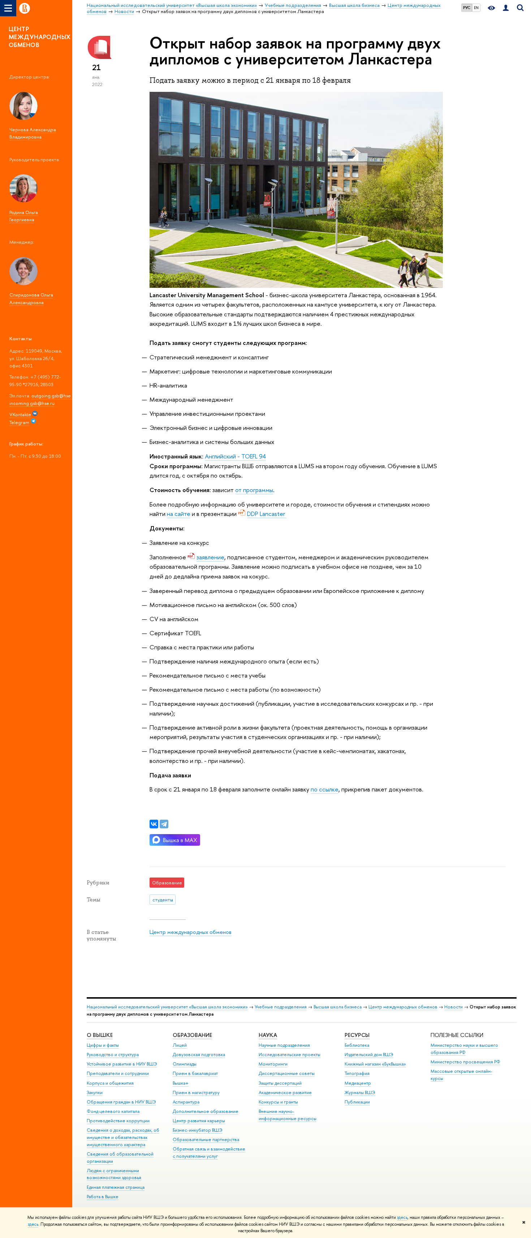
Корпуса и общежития (110, 1083)
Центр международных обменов (191, 932)
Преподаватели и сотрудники (118, 1073)
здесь (402, 1217)
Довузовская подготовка (199, 1054)
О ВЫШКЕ (100, 1035)
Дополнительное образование (205, 1111)
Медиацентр (358, 1083)
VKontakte (20, 414)
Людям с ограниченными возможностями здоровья (114, 1174)
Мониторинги (273, 1064)
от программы (254, 490)
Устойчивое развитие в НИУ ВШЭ (122, 1064)
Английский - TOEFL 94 (235, 456)
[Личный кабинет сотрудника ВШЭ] (505, 8)
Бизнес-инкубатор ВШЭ (198, 1130)
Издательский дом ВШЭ (369, 1054)
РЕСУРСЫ (357, 1035)
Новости (453, 1007)
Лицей (180, 1045)
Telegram (19, 422)
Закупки (95, 1092)
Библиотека (357, 1045)
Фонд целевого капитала (113, 1111)
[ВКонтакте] (154, 824)
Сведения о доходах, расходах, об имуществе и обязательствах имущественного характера (123, 1137)
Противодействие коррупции (118, 1121)
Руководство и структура (113, 1054)
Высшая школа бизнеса (338, 1007)
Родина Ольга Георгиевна (23, 216)
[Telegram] (164, 824)
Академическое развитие (285, 1092)
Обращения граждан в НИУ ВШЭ (121, 1102)
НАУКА (268, 1035)
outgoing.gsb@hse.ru (53, 395)
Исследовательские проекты (289, 1054)
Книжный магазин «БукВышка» (375, 1064)
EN (476, 7)
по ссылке (324, 789)
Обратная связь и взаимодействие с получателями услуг (209, 1152)
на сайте (178, 513)
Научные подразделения (284, 1045)
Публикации (357, 1102)
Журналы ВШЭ (360, 1092)
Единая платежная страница (115, 1187)
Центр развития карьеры (199, 1121)
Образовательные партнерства (206, 1139)
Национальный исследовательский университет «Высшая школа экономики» (167, 1007)
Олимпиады (185, 1064)
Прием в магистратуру (196, 1092)
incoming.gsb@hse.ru (32, 403)
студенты (162, 899)
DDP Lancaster (266, 513)
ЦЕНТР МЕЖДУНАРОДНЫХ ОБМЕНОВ (40, 37)
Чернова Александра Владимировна (32, 133)
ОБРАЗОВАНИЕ (192, 1035)
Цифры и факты (103, 1045)
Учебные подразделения (281, 1007)
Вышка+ (181, 1083)
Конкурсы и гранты (278, 1102)
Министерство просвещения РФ (465, 1062)
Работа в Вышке (102, 1197)
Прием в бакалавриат (195, 1073)
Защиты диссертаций (280, 1083)
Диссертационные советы (287, 1073)
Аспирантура (186, 1102)
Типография (357, 1073)
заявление (210, 557)
